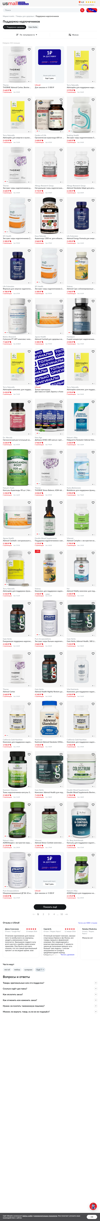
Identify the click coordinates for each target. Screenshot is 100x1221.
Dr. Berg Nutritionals (75, 840)
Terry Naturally (73, 85)
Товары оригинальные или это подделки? (23, 983)
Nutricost (38, 740)
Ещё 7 (39, 970)
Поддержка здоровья (16, 27)
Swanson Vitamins (10, 790)
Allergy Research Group (44, 186)
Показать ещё (50, 907)
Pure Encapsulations (43, 639)
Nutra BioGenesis (74, 488)
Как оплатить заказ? (13, 994)
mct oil (7, 970)
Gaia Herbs (33, 27)
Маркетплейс (8, 16)
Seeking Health (73, 135)
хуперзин (28, 970)
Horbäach (71, 337)
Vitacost (70, 538)
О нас (92, 10)
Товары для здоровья (25, 16)
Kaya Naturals (40, 236)
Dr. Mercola (7, 437)
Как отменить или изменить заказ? (20, 1000)
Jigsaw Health (40, 337)
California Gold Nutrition (13, 740)
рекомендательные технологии (45, 1216)
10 (61, 914)
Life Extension (72, 236)
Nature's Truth (8, 488)
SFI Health (7, 236)
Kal (68, 589)
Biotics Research (9, 337)
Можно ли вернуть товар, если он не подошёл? (26, 1011)
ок (92, 1217)
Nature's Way (72, 437)
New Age (38, 437)
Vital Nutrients (73, 689)
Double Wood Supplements (46, 538)
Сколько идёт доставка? (15, 988)
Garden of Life (40, 135)
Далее (67, 914)
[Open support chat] (93, 1206)
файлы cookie (27, 1216)
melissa (17, 970)
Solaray (70, 286)
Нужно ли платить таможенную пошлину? (24, 1006)
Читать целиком (67, 955)
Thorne (6, 85)
